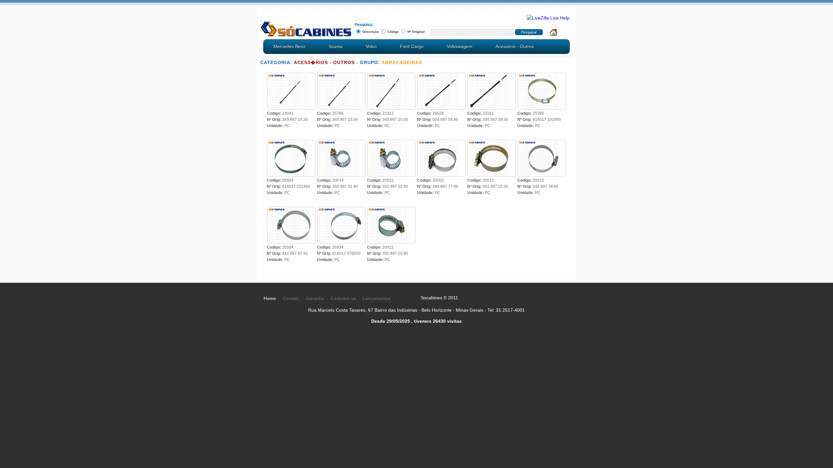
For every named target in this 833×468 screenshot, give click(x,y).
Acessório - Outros (515, 46)
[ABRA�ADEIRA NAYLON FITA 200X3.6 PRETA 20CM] (391, 76)
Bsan (565, 331)
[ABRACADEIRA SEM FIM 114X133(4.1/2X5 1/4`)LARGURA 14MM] (291, 143)
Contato (291, 298)
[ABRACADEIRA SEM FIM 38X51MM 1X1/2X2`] (441, 143)
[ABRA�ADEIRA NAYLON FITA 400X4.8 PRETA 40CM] (492, 76)
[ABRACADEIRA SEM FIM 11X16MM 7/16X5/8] (341, 143)
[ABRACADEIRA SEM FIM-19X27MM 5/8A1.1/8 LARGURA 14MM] (391, 210)
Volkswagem (459, 46)
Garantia (315, 298)
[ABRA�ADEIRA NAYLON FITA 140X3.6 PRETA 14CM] (341, 76)
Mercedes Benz (289, 46)
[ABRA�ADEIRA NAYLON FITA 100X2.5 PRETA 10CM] (291, 76)
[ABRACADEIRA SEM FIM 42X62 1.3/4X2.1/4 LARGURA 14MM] (492, 143)
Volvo (371, 46)
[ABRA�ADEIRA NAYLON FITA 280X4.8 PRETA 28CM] (441, 76)
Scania (336, 46)
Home (270, 298)
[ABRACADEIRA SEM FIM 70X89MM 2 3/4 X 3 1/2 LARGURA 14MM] (291, 210)
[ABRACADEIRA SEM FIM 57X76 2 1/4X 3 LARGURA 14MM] (542, 143)
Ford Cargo (412, 46)
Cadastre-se (343, 298)
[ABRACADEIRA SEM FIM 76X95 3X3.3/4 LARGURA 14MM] (341, 210)
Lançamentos (377, 298)
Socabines (305, 29)
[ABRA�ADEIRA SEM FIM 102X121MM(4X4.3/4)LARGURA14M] (542, 76)
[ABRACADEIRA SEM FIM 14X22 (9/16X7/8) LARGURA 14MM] (391, 143)
